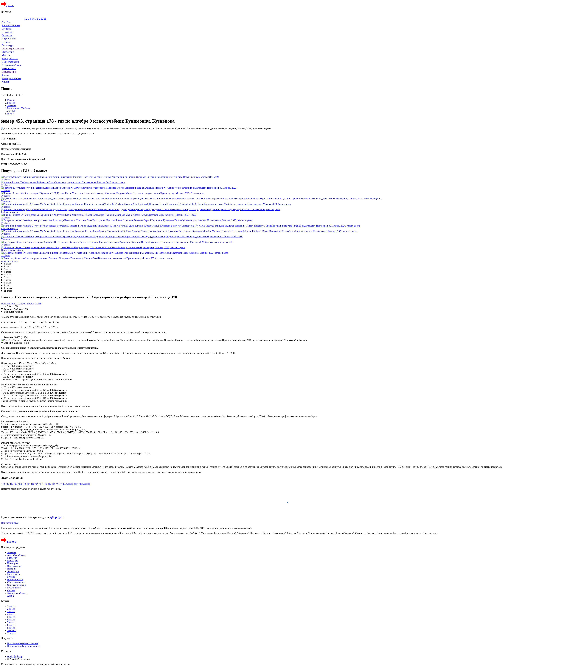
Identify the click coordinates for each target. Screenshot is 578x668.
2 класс (7, 266)
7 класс (7, 280)
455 (33, 483)
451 (16, 483)
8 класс (7, 282)
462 (62, 483)
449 (7, 483)
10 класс (8, 288)
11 (45, 18)
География (7, 32)
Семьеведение (9, 71)
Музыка (6, 55)
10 (42, 18)
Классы (5, 601)
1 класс (7, 263)
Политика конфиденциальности (23, 646)
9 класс (7, 285)
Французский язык (11, 78)
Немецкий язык (10, 58)
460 (54, 483)
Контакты (6, 651)
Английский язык (11, 25)
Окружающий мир (11, 65)
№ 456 (38, 303)
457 (41, 483)
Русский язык (9, 68)
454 (28, 483)
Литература (8, 45)
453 (24, 483)
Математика (8, 52)
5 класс (7, 274)
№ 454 (4, 303)
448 (3, 483)
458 (45, 483)
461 (58, 483)
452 (20, 483)
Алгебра (6, 22)
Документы (7, 638)
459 (50, 483)
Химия (5, 81)
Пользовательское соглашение (22, 643)
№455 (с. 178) (11, 306)
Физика (5, 75)
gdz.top (10, 5)
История (6, 42)
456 (37, 483)
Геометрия (7, 35)
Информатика (9, 38)
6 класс (7, 277)
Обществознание (10, 62)
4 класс (7, 272)
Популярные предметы (13, 547)
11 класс (8, 290)
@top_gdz (56, 517)
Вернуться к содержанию (21, 303)
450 (12, 483)
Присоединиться (9, 523)
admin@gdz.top (14, 656)
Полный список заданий (77, 483)
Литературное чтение (13, 48)
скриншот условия (13, 311)
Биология (6, 28)
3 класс (7, 269)
